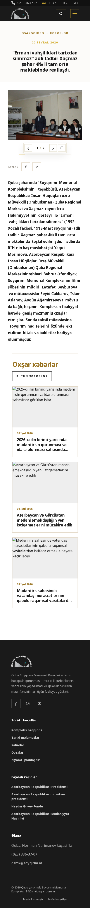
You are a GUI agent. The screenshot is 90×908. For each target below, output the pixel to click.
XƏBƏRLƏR (59, 33)
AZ (44, 2)
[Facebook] (16, 703)
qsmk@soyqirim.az (27, 863)
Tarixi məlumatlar (25, 737)
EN (55, 2)
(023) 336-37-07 (27, 3)
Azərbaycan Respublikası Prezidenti (39, 787)
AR (76, 2)
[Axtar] (61, 13)
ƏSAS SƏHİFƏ (33, 33)
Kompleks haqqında (26, 730)
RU (65, 2)
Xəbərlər (17, 745)
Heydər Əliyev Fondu (27, 806)
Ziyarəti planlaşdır (25, 760)
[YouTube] (39, 703)
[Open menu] (74, 13)
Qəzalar (17, 752)
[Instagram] (27, 703)
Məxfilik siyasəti (33, 899)
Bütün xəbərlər (32, 376)
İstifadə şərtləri (57, 899)
